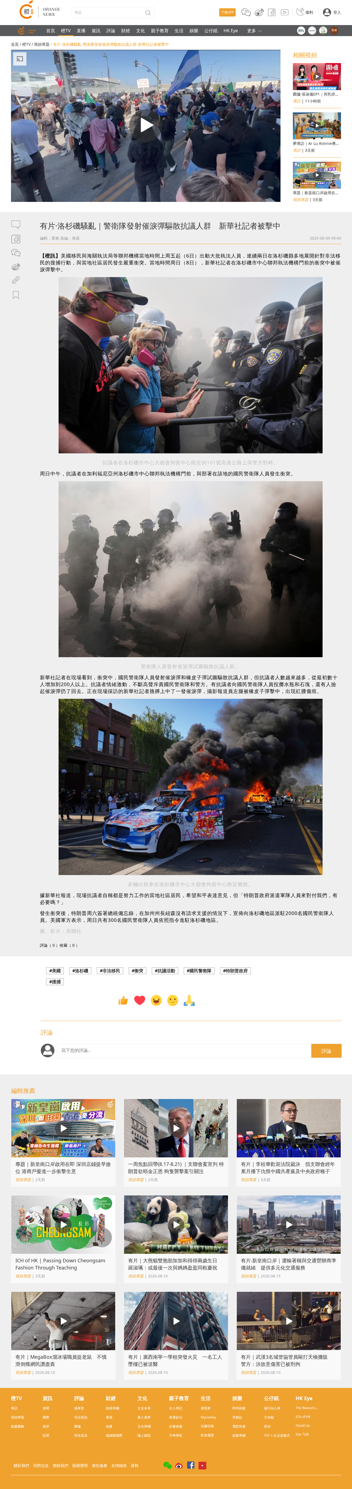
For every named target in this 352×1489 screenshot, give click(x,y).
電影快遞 (239, 1426)
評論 (110, 31)
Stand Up (303, 1425)
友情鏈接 (119, 1465)
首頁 (50, 31)
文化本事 (144, 1408)
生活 (179, 31)
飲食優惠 (207, 1435)
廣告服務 (99, 1465)
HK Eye (231, 31)
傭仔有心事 (272, 1408)
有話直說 (80, 1417)
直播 (81, 31)
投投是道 (80, 1435)
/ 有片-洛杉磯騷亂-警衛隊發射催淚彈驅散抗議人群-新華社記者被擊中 (110, 44)
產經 (109, 1417)
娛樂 (193, 31)
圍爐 (77, 1426)
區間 (46, 1435)
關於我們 (21, 1465)
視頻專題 (42, 44)
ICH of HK (303, 1416)
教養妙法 (175, 1417)
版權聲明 (80, 1465)
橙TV (66, 31)
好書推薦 (175, 1426)
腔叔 (267, 1426)
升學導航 (175, 1435)
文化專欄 (144, 1426)
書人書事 (144, 1417)
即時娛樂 (239, 1408)
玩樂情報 (207, 1426)
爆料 (309, 12)
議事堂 (79, 1408)
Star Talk (302, 1434)
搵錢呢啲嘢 (114, 1435)
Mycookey (208, 1417)
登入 (337, 12)
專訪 (14, 1408)
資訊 (96, 31)
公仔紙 (211, 31)
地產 (109, 1426)
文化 (140, 31)
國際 (46, 1417)
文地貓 (269, 1417)
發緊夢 (206, 1408)
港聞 (46, 1408)
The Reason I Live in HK (305, 1408)
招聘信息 (41, 1465)
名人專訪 (175, 1408)
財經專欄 (112, 1408)
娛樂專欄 (239, 1435)
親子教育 (160, 31)
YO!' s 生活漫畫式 (277, 1435)
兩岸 (46, 1426)
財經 (125, 31)
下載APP (227, 12)
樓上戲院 (144, 1435)
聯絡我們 (60, 1465)
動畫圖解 (17, 1426)
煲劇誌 (237, 1417)
